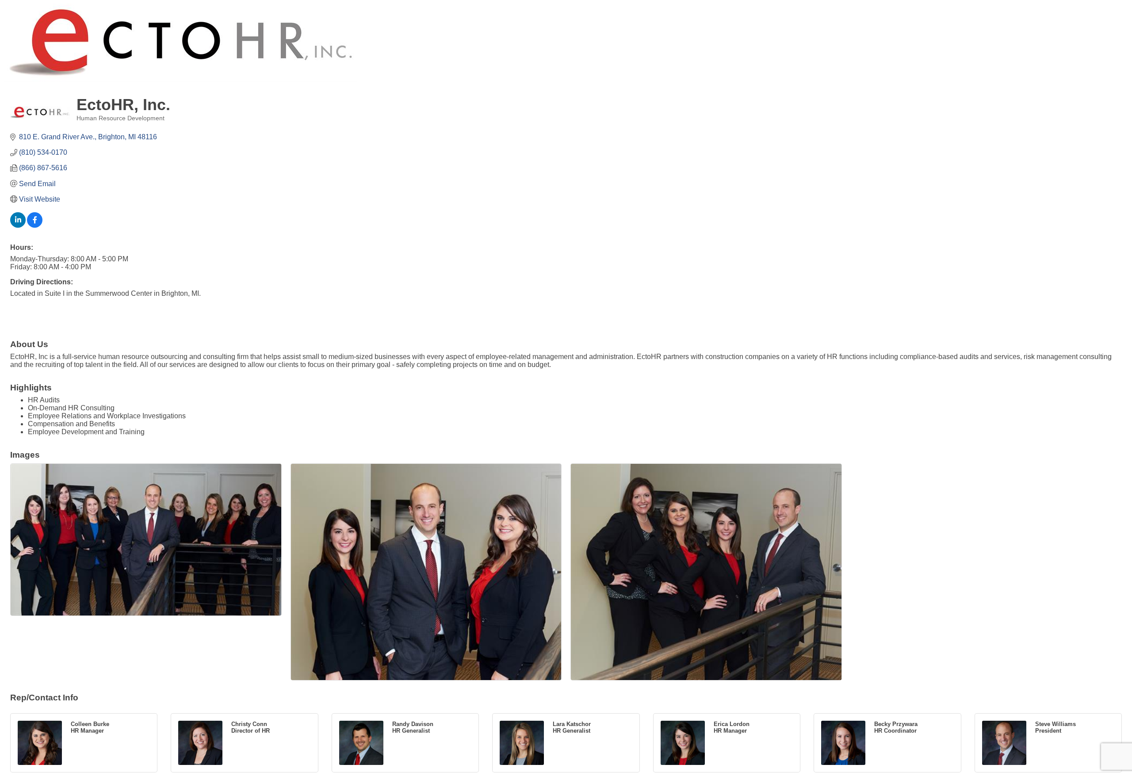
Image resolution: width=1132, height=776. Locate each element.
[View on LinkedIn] (18, 225)
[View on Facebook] (34, 225)
